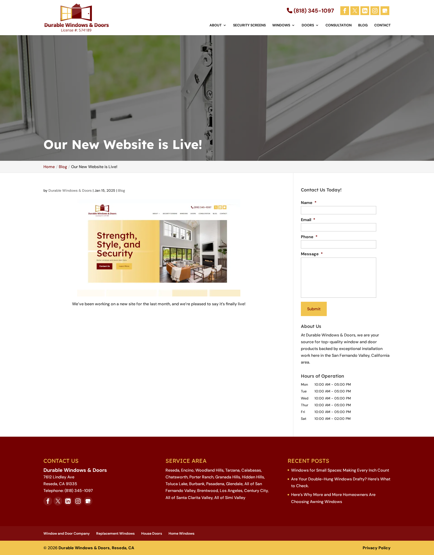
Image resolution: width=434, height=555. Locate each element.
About (215, 25)
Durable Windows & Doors (70, 190)
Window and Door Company (66, 533)
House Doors (151, 533)
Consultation (338, 25)
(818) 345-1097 (313, 11)
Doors (308, 25)
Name (308, 202)
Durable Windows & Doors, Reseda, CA (96, 547)
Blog (363, 25)
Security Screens (249, 25)
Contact (382, 25)
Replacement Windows (115, 533)
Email (308, 219)
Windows (281, 25)
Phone (309, 236)
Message (312, 254)
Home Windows (181, 533)
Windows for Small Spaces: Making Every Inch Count (340, 470)
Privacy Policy (377, 547)
